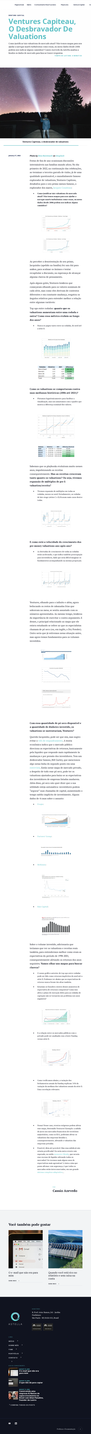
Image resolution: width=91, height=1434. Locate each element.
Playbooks (64, 5)
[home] (10, 5)
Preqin (40, 804)
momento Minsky (61, 1154)
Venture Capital (78, 5)
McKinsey (41, 864)
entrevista (35, 767)
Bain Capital (42, 906)
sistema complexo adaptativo (49, 1172)
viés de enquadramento (50, 740)
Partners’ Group (44, 836)
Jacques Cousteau (62, 187)
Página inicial (19, 5)
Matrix (29, 5)
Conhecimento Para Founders (45, 5)
